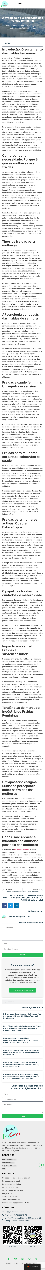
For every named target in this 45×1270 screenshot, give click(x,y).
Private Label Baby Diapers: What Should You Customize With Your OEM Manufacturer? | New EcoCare (22, 1016)
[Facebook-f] (8, 1259)
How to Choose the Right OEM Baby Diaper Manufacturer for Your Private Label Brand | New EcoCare (21, 1052)
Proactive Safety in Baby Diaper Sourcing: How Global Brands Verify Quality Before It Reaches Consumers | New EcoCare (21, 1077)
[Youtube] (15, 1259)
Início (8, 25)
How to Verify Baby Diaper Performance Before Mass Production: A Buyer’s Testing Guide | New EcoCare (21, 1064)
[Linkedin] (22, 1259)
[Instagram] (29, 1259)
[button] (20, 4)
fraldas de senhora (21, 850)
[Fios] (36, 1259)
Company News (18, 25)
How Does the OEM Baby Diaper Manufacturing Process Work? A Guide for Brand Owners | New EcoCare (21, 1040)
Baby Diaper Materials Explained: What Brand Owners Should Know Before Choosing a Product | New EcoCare (22, 1028)
